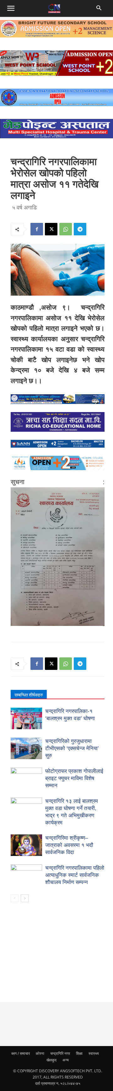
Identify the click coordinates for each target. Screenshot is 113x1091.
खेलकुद (51, 1060)
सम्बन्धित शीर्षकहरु (28, 694)
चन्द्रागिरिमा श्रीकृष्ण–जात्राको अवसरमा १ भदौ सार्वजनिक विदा (69, 845)
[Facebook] (36, 229)
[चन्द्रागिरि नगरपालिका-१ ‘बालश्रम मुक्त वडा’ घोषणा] (26, 718)
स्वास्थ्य (94, 1053)
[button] (100, 8)
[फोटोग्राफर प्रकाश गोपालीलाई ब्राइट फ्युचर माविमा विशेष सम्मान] (26, 778)
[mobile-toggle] (11, 8)
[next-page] (25, 898)
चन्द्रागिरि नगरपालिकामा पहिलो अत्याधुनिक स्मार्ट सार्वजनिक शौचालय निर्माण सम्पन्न (74, 875)
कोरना (40, 1053)
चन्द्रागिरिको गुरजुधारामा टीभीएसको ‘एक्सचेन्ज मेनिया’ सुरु (72, 748)
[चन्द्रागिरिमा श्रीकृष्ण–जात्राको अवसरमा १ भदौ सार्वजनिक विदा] (26, 845)
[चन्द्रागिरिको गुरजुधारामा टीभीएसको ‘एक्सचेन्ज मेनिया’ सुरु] (26, 748)
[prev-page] (15, 898)
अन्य (65, 1060)
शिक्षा (79, 1053)
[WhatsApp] (65, 229)
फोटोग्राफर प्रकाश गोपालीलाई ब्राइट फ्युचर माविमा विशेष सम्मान (74, 778)
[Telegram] (80, 229)
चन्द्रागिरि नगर (60, 1053)
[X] (51, 229)
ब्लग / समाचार (20, 1053)
